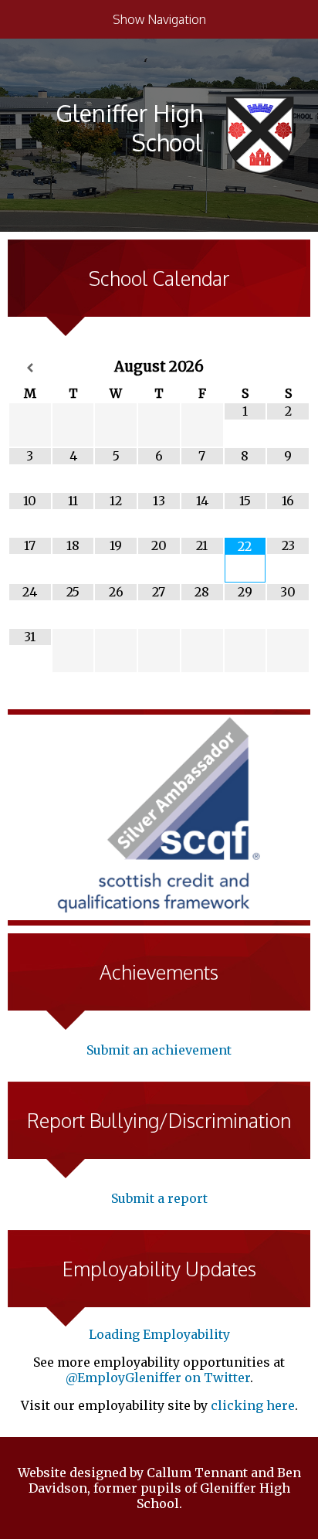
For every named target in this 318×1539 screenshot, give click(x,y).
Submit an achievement (159, 1050)
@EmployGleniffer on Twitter (158, 1377)
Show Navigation (159, 19)
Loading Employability (159, 1334)
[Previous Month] (30, 368)
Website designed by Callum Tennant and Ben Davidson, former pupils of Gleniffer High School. (159, 1488)
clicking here (253, 1405)
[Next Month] (288, 368)
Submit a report (159, 1198)
